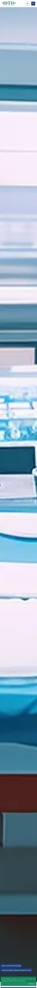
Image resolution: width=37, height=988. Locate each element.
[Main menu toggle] (33, 4)
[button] (27, 3)
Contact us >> (31, 984)
